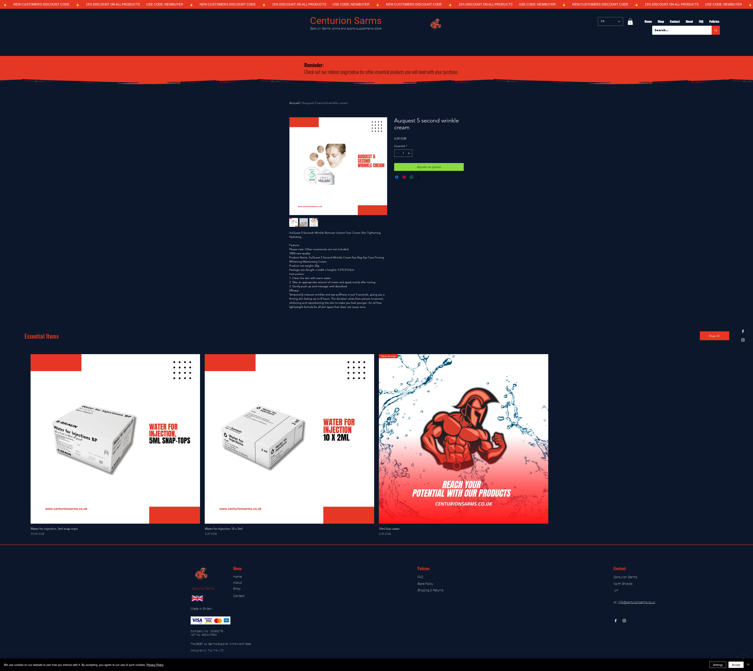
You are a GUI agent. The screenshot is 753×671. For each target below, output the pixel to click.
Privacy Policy (155, 665)
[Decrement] (397, 153)
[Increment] (409, 153)
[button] (630, 21)
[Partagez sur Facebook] (396, 177)
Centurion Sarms (346, 20)
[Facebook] (743, 331)
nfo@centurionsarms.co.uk (637, 602)
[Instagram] (743, 340)
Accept (736, 665)
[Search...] (716, 30)
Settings (718, 665)
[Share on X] (419, 177)
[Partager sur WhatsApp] (411, 177)
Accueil (294, 103)
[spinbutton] (403, 153)
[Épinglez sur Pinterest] (404, 177)
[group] (376, 445)
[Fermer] (748, 665)
